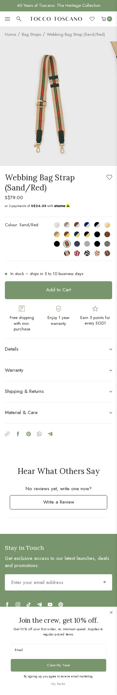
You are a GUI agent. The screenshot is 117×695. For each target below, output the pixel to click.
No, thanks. (58, 684)
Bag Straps (31, 34)
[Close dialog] (111, 612)
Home (10, 34)
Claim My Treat (58, 665)
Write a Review (67, 503)
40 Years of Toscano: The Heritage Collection (58, 5)
